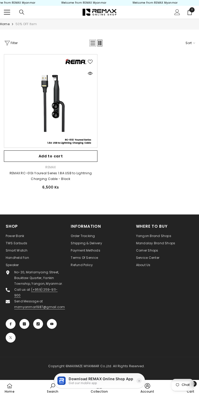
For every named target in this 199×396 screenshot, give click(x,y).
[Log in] (177, 12)
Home (5, 24)
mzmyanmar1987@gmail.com (39, 307)
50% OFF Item (26, 24)
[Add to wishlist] (90, 61)
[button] (92, 43)
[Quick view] (90, 73)
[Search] (22, 12)
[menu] (7, 12)
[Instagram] (24, 324)
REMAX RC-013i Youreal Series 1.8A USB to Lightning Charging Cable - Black (51, 176)
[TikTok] (38, 324)
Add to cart (51, 156)
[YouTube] (52, 324)
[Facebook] (11, 324)
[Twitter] (11, 338)
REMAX (50, 167)
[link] (52, 388)
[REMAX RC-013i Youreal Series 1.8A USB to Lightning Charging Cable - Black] (50, 101)
